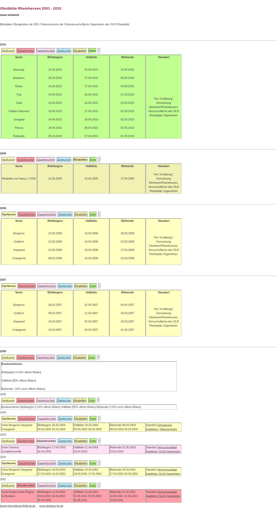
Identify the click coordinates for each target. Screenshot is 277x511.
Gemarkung (164, 425)
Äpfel (93, 159)
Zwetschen (64, 50)
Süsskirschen (25, 50)
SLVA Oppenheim (169, 451)
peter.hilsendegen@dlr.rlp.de (18, 505)
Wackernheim (168, 429)
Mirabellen (79, 50)
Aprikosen (8, 50)
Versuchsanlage (167, 447)
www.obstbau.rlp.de (51, 505)
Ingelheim (152, 451)
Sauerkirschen (46, 50)
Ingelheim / (152, 429)
